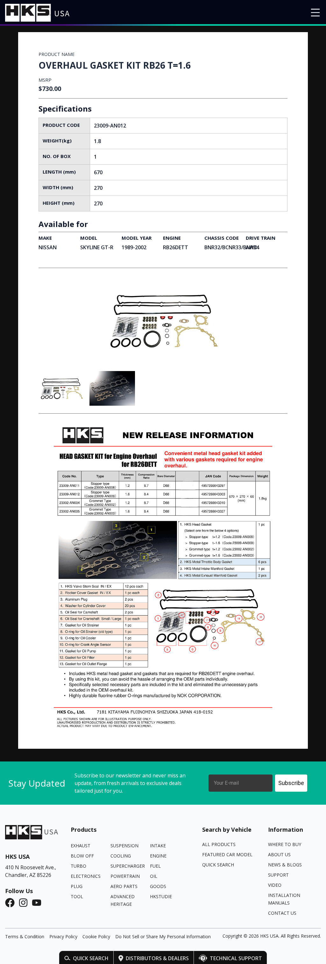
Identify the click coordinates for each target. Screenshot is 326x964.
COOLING (120, 856)
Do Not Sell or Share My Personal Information (163, 936)
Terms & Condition (24, 936)
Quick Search (91, 958)
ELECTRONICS (86, 876)
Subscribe (291, 783)
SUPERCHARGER (127, 866)
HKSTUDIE (161, 896)
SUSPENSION (124, 846)
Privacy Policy (63, 936)
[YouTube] (38, 902)
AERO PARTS (124, 886)
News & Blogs (285, 865)
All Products (219, 844)
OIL (153, 876)
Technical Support (236, 958)
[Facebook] (11, 902)
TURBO (78, 866)
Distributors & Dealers (157, 958)
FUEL (155, 866)
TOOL (77, 896)
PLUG (76, 886)
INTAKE (158, 846)
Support (278, 875)
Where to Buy (284, 844)
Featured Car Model (227, 854)
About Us (279, 854)
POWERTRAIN (125, 876)
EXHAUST (80, 846)
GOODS (158, 886)
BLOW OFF (82, 856)
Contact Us (282, 913)
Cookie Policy (96, 936)
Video (274, 885)
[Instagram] (25, 902)
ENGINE (158, 856)
